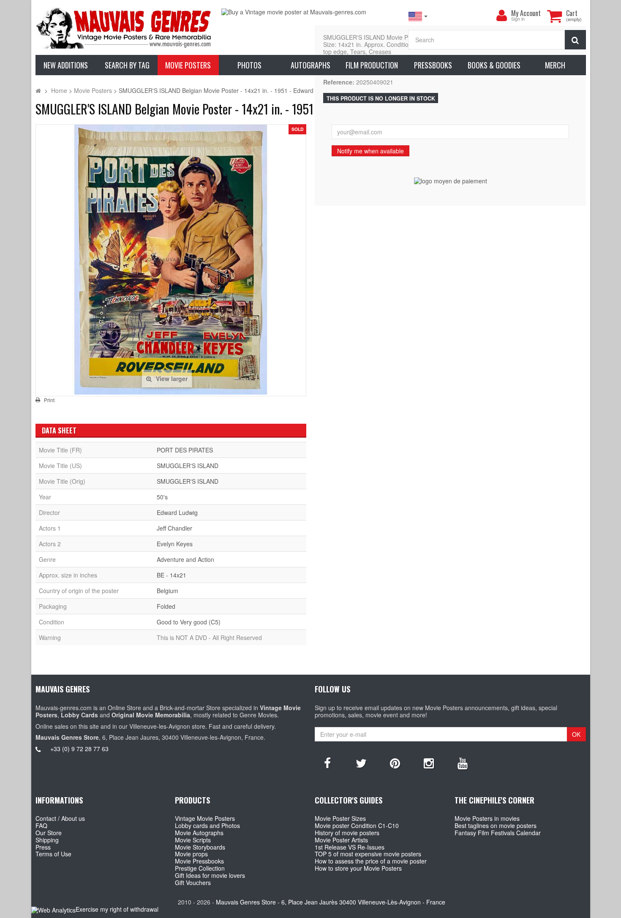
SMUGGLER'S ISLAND (187, 465)
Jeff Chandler (174, 528)
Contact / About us (60, 818)
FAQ (41, 825)
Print (49, 400)
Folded (166, 606)
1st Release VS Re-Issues (349, 847)
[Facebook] (327, 762)
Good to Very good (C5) (189, 622)
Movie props (191, 854)
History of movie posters (347, 832)
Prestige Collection (200, 868)
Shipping (47, 840)
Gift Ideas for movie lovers (210, 875)
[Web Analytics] (53, 910)
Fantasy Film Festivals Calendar (498, 832)
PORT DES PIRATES (185, 450)
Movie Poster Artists (341, 840)
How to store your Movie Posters (358, 868)
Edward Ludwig (177, 512)
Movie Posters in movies (487, 818)
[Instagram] (428, 762)
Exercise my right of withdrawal (117, 909)
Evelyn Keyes (175, 543)
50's (162, 497)
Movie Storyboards (200, 847)
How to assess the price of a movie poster (371, 861)
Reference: (338, 82)
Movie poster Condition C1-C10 (357, 825)
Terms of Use (53, 854)
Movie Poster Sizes (340, 818)
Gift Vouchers (193, 882)
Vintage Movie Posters (205, 818)
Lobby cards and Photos (207, 825)
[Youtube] (462, 762)
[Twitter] (361, 762)
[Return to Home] (38, 90)
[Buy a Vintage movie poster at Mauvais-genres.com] (310, 12)
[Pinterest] (395, 762)
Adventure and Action (185, 559)
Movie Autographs (199, 832)
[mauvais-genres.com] (124, 27)
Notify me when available (370, 151)
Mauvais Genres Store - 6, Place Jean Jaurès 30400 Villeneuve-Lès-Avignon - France (330, 902)
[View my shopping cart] (554, 16)
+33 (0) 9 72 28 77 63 (79, 748)
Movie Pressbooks (199, 861)
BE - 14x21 (171, 575)
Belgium (167, 590)
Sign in (518, 19)
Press (43, 847)
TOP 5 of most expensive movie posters (368, 854)
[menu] (502, 15)
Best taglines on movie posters (496, 825)
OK (576, 734)
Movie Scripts (193, 840)
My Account (526, 13)
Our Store (48, 832)
